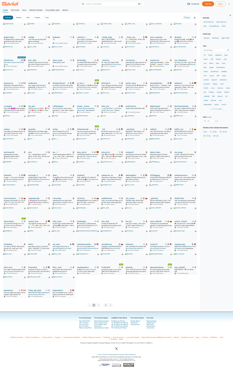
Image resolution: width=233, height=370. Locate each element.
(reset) (209, 117)
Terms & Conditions (32, 337)
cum (220, 100)
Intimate (206, 38)
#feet (184, 248)
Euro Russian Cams (100, 324)
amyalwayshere (83, 267)
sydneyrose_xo (107, 175)
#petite (6, 87)
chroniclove (130, 60)
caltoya (6, 129)
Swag (121, 339)
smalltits (224, 71)
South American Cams (101, 328)
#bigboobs (91, 108)
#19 (87, 41)
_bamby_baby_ (107, 37)
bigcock (214, 80)
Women (18, 17)
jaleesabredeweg (156, 267)
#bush (22, 62)
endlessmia (32, 83)
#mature (85, 108)
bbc (213, 96)
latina (211, 63)
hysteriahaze (9, 221)
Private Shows (135, 321)
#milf (18, 62)
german (206, 80)
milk (218, 75)
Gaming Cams (135, 324)
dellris (30, 244)
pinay (224, 75)
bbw (205, 67)
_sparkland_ (130, 129)
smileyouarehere (181, 175)
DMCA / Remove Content (92, 337)
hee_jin (128, 221)
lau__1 (55, 152)
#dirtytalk (80, 87)
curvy (213, 88)
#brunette (60, 87)
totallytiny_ (8, 244)
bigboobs (218, 55)
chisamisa (129, 244)
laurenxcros (8, 83)
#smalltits (16, 87)
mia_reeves (130, 198)
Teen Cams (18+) (84, 321)
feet (205, 75)
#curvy (6, 64)
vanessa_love (33, 221)
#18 (35, 133)
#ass (135, 248)
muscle (219, 92)
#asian (136, 133)
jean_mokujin (180, 267)
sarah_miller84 (156, 221)
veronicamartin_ (10, 198)
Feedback (106, 337)
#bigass (21, 85)
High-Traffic (225, 38)
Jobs (221, 337)
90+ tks (216, 136)
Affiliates (213, 337)
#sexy (119, 64)
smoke (206, 100)
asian (226, 55)
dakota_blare (155, 152)
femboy (211, 92)
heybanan (56, 37)
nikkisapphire (131, 175)
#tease (115, 64)
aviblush (153, 129)
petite (217, 104)
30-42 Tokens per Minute (119, 324)
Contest (205, 337)
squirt (206, 59)
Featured (8, 17)
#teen (137, 87)
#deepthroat (63, 271)
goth (222, 84)
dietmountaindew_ (182, 106)
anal (225, 59)
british (206, 88)
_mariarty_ (105, 60)
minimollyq (81, 60)
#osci (60, 202)
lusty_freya (57, 221)
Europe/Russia (214, 26)
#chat (67, 131)
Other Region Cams (100, 323)
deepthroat (214, 71)
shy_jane (31, 106)
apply (216, 121)
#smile (42, 179)
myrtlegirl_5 (33, 175)
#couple (103, 110)
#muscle (165, 179)
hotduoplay (81, 221)
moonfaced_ (155, 60)
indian (228, 88)
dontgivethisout (59, 83)
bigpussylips (208, 104)
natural (220, 96)
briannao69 (32, 267)
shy (205, 92)
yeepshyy (31, 129)
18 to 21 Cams (83, 323)
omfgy (55, 129)
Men (27, 17)
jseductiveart (131, 106)
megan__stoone (83, 106)
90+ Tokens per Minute (119, 328)
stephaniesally (33, 198)
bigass (211, 67)
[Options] (195, 18)
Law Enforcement (132, 337)
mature (218, 59)
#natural (13, 62)
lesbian (215, 84)
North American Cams (101, 321)
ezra (30, 152)
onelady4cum (106, 244)
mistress (220, 88)
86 (106, 305)
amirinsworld (9, 152)
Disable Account (187, 337)
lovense (213, 100)
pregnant (207, 84)
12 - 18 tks (213, 132)
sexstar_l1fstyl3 (181, 221)
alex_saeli (105, 221)
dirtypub (178, 37)
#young (21, 179)
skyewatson (8, 290)
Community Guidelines (71, 337)
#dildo (181, 41)
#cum (35, 108)
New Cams (134, 323)
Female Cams (151, 323)
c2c (226, 96)
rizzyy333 (154, 244)
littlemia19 (105, 83)
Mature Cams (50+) (85, 328)
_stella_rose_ (131, 37)
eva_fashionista (181, 60)
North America (209, 22)
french (224, 104)
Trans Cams (150, 328)
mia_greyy (179, 152)
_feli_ (103, 129)
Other (224, 26)
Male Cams (150, 324)
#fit (176, 248)
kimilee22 (178, 83)
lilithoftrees (8, 60)
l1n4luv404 (105, 267)
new (205, 63)
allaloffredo (179, 198)
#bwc (108, 110)
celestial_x (81, 37)
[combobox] (108, 4)
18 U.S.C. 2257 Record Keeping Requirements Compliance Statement (116, 354)
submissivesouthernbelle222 (85, 244)
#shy (42, 133)
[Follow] (25, 24)
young (212, 75)
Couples (37, 17)
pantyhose (223, 80)
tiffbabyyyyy (155, 175)
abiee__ (56, 175)
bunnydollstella (156, 83)
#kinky (85, 87)
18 (204, 55)
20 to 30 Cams (83, 324)
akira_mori (8, 267)
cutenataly (57, 198)
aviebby (31, 37)
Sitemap (113, 339)
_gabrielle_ (154, 198)
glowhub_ (129, 267)
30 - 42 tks (223, 132)
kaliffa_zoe (179, 129)
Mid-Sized (215, 38)
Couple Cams (151, 326)
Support (58, 337)
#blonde (190, 41)
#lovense (128, 41)
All (139, 4)
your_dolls (32, 60)
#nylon (111, 64)
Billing (176, 337)
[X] (116, 349)
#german (89, 156)
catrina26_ (81, 198)
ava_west (56, 244)
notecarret (105, 152)
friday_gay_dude (34, 290)
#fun (63, 131)
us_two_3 (80, 83)
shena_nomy (57, 60)
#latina (181, 133)
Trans (47, 17)
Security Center (118, 337)
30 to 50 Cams (83, 326)
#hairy (9, 62)
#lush (70, 202)
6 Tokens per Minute (118, 321)
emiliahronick (106, 198)
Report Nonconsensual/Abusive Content (156, 337)
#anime (140, 133)
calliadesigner (58, 106)
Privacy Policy (47, 337)
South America (221, 22)
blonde (226, 92)
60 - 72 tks (207, 136)
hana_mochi (81, 152)
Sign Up (208, 4)
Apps (198, 337)
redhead (206, 96)
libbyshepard (155, 106)
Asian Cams (98, 326)
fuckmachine (220, 67)
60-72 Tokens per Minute (119, 326)
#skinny (38, 133)
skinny (206, 71)
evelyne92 (130, 152)
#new (89, 87)
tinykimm (80, 175)
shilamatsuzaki (82, 129)
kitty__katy (57, 267)
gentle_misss (131, 83)
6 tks (205, 132)
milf (212, 59)
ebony (210, 55)
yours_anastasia (156, 37)
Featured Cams (151, 321)
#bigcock (47, 292)
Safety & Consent (16, 337)
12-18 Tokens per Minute (119, 323)
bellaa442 (7, 175)
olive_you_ (105, 106)
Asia (205, 26)
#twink (30, 294)
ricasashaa (8, 106)
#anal (119, 108)
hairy (217, 63)
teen (223, 63)
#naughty (94, 87)
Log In (220, 4)
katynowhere (58, 290)
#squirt (185, 41)
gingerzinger (9, 37)
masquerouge (180, 244)
